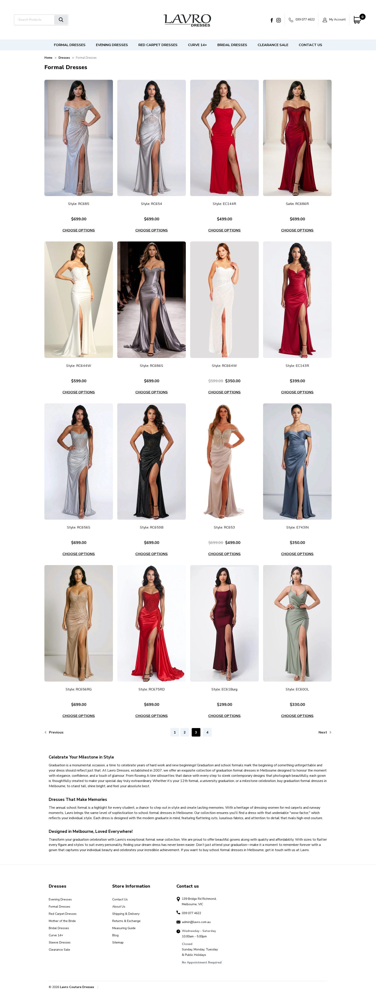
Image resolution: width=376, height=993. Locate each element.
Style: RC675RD (152, 689)
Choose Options (78, 230)
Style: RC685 (78, 203)
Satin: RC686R (297, 203)
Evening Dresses (112, 45)
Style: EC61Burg (224, 689)
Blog (115, 935)
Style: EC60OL (297, 689)
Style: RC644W (78, 365)
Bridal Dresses (232, 45)
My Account (337, 19)
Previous (56, 732)
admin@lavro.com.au (196, 922)
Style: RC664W (224, 365)
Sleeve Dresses (59, 942)
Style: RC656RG (79, 689)
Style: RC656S (78, 527)
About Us (118, 907)
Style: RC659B (151, 527)
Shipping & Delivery (125, 914)
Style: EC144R (224, 203)
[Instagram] (278, 20)
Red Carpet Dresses (158, 45)
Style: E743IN (297, 527)
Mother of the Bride (62, 921)
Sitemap (118, 942)
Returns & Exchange (126, 921)
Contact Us (310, 45)
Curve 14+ (197, 45)
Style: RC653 (224, 527)
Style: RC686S (151, 365)
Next (323, 732)
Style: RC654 (151, 203)
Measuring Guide (124, 928)
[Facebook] (272, 20)
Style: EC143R (297, 365)
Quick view (78, 138)
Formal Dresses (70, 45)
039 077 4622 (305, 19)
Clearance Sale (273, 45)
